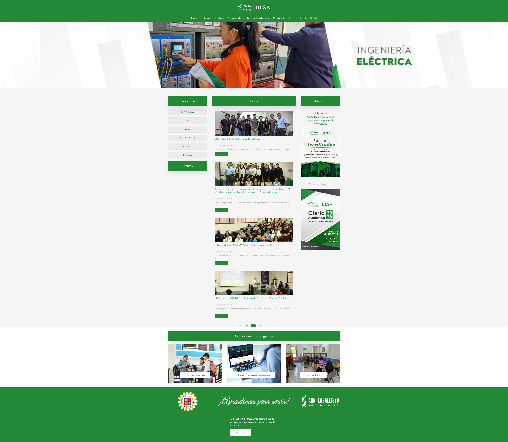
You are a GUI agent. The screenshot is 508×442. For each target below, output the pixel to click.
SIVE (188, 120)
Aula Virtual (187, 146)
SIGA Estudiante (187, 112)
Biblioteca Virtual (187, 137)
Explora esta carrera (205, 82)
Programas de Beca (313, 375)
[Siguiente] (292, 326)
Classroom (187, 129)
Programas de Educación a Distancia (254, 375)
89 (286, 325)
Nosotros (195, 18)
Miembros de (279, 18)
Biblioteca (187, 155)
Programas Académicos (195, 375)
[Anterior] (215, 326)
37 (247, 325)
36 (240, 325)
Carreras (207, 18)
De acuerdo (240, 432)
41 (274, 325)
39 (260, 325)
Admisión (219, 18)
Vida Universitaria (235, 18)
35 (233, 325)
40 (267, 325)
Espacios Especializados (258, 18)
